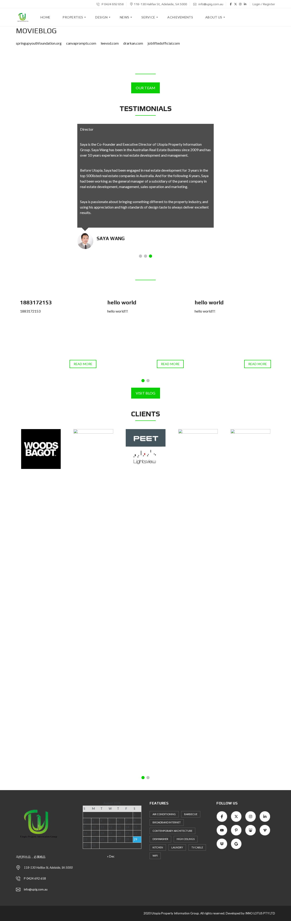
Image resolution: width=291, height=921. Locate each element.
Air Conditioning (164, 814)
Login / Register (264, 4)
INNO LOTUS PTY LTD (260, 913)
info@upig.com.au (210, 4)
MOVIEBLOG (36, 30)
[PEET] (146, 449)
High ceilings (186, 838)
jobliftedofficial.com (164, 43)
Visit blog (146, 393)
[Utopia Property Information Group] (23, 17)
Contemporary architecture (172, 830)
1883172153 (36, 302)
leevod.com (110, 43)
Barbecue (190, 814)
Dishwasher (160, 838)
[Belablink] (93, 600)
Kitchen (158, 847)
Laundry (177, 847)
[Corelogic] (250, 600)
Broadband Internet (167, 822)
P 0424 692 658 (112, 4)
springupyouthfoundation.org (39, 43)
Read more (83, 364)
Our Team (145, 88)
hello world (121, 302)
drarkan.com (133, 43)
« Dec (110, 856)
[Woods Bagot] (41, 449)
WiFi (155, 855)
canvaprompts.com (81, 43)
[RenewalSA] (198, 600)
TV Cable (197, 847)
